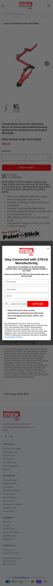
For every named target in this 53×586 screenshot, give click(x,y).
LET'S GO (38, 304)
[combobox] (7, 304)
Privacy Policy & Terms (13, 337)
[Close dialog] (48, 248)
